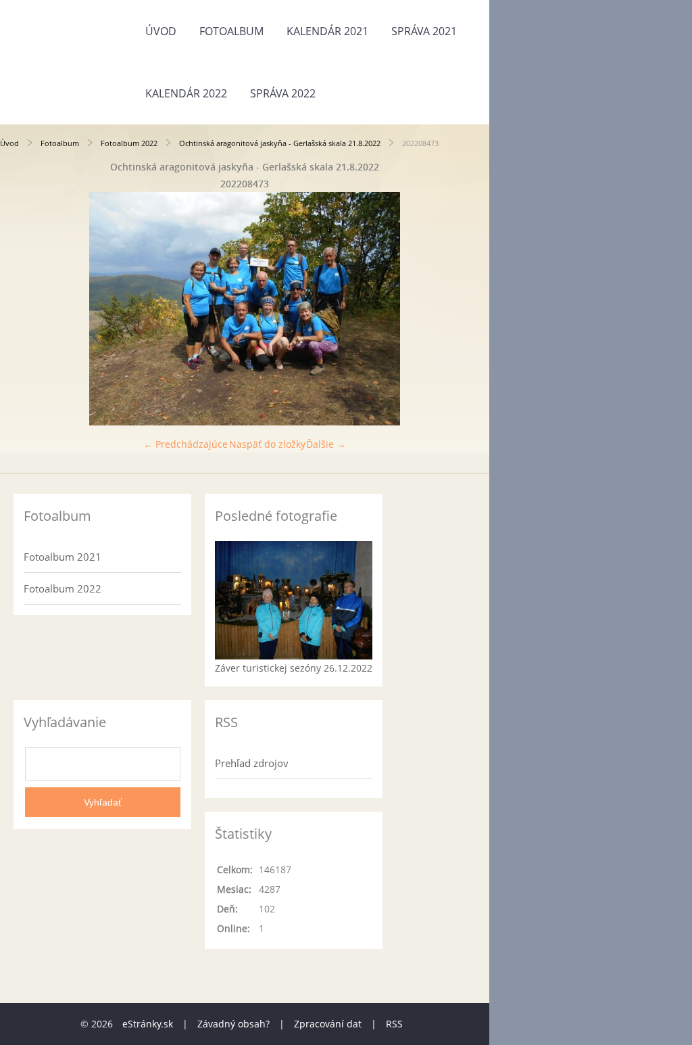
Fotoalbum (231, 31)
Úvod (160, 31)
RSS (394, 1023)
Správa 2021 (424, 31)
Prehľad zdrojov (252, 763)
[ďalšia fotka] (467, 308)
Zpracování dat (328, 1023)
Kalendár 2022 (186, 93)
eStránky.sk (147, 1023)
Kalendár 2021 (327, 31)
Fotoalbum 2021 (62, 556)
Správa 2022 (283, 93)
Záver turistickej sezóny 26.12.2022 (293, 667)
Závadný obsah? (233, 1023)
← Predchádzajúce (185, 444)
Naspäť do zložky (267, 444)
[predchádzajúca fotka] (22, 308)
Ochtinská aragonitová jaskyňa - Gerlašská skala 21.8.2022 (279, 143)
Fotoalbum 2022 (129, 143)
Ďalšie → (326, 444)
